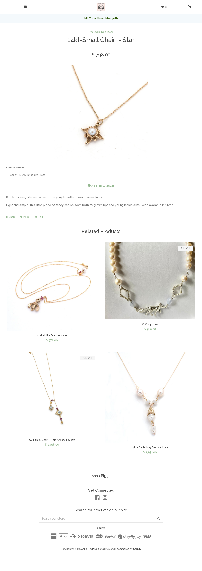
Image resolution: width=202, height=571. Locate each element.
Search (101, 527)
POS (107, 549)
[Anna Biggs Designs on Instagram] (105, 498)
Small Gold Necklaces (101, 32)
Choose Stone (15, 167)
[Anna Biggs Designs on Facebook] (97, 498)
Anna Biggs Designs (92, 549)
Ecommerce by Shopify (128, 549)
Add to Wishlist (102, 186)
